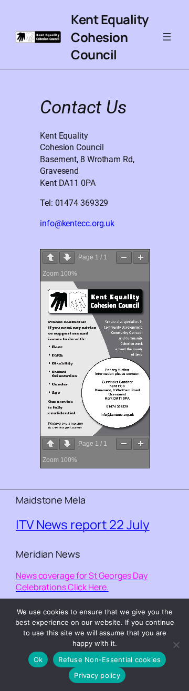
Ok (38, 659)
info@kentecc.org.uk (77, 223)
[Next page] (67, 258)
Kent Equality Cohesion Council (110, 37)
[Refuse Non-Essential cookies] (176, 645)
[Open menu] (167, 36)
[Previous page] (50, 258)
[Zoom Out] (124, 258)
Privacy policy (97, 675)
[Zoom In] (141, 258)
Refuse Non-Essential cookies (109, 659)
